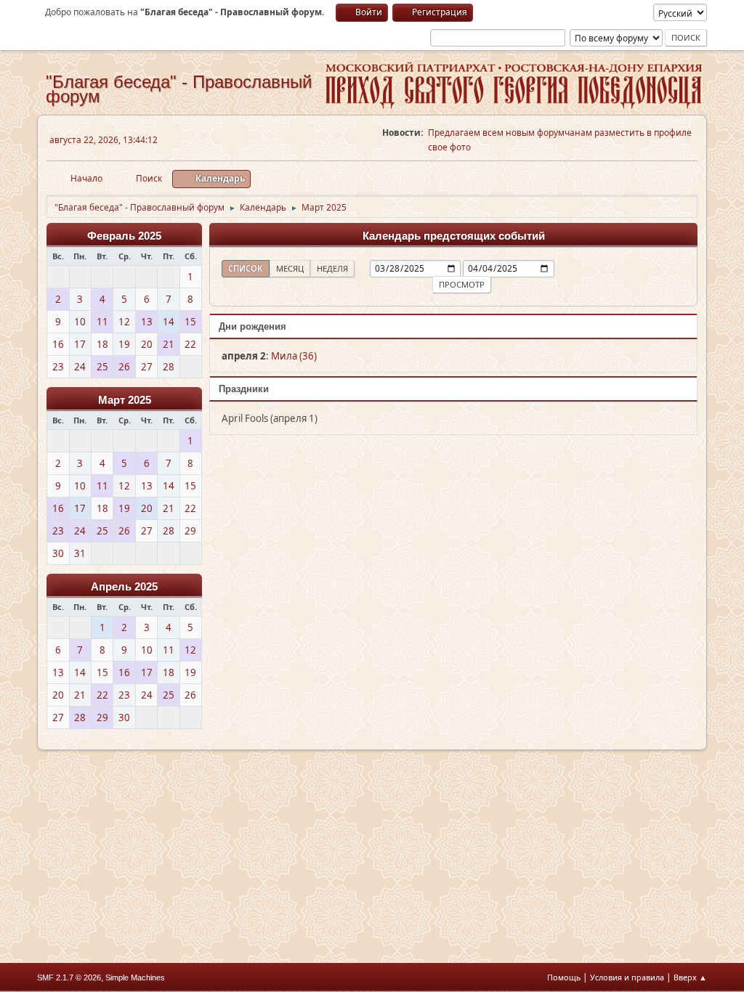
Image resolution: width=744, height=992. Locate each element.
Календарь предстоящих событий (454, 236)
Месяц (290, 268)
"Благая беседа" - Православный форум (179, 89)
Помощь (564, 977)
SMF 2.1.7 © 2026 (69, 977)
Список (245, 268)
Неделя (332, 268)
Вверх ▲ (690, 977)
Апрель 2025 (124, 587)
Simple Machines (135, 977)
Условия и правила (627, 977)
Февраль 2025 (124, 236)
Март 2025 (124, 400)
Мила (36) (294, 355)
